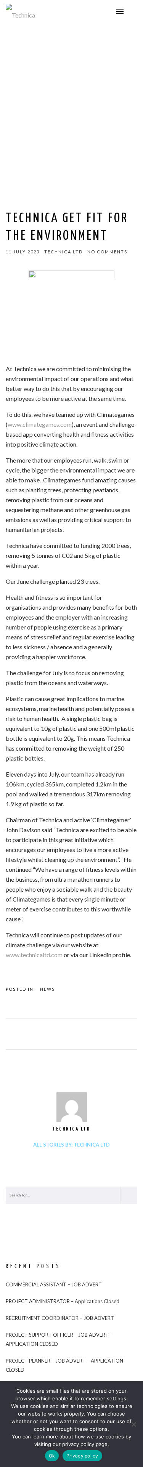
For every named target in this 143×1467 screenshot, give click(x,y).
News (47, 989)
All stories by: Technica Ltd (71, 1145)
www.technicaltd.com (34, 954)
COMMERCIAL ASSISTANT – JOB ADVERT (54, 1284)
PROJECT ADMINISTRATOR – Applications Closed (62, 1301)
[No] (133, 1424)
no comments (107, 251)
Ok (52, 1456)
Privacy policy (82, 1456)
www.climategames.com (40, 424)
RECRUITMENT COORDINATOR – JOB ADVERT (60, 1318)
